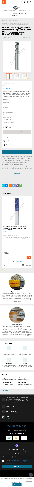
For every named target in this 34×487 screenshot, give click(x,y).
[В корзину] (29, 257)
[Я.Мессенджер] (3, 185)
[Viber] (17, 185)
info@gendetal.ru (17, 14)
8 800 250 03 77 (17, 15)
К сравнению (9, 137)
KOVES (4, 231)
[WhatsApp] (20, 185)
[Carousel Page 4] (7, 269)
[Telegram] (13, 185)
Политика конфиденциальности (16, 426)
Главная (4, 20)
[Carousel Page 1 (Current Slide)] (2, 269)
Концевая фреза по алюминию (9, 21)
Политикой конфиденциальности (21, 481)
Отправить (17, 466)
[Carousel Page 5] (9, 269)
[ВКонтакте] (6, 185)
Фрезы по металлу (12, 20)
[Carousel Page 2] (4, 269)
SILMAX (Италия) (7, 88)
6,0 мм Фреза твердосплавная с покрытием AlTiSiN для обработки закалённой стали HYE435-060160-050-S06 (17, 228)
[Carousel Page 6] (10, 269)
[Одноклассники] (10, 185)
